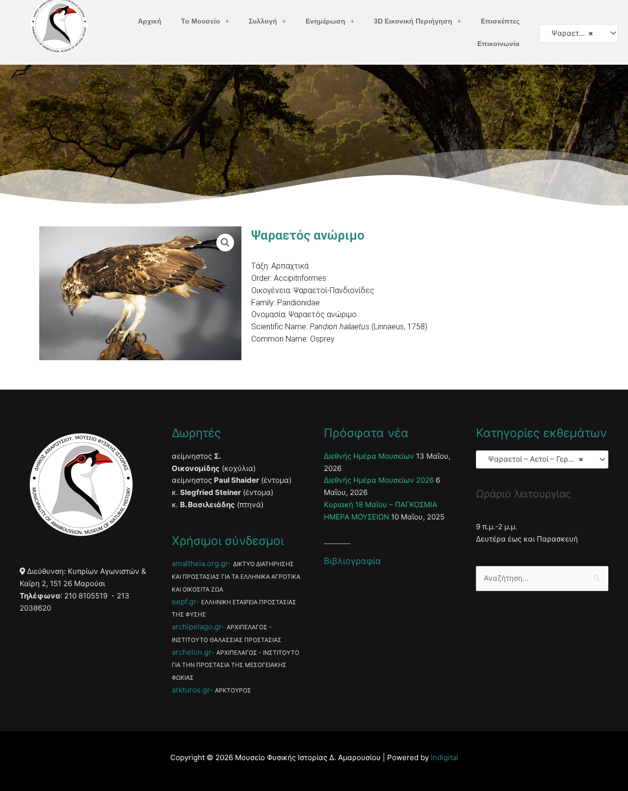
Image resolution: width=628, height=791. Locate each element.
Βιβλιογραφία (352, 561)
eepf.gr (184, 601)
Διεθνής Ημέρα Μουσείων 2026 (379, 480)
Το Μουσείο (200, 21)
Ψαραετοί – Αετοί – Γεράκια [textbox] (574, 33)
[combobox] (578, 33)
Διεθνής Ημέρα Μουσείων (369, 456)
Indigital (444, 757)
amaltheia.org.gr (200, 563)
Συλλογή (263, 21)
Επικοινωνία (498, 44)
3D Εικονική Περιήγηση (413, 21)
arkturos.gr (190, 689)
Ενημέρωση (325, 21)
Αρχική (149, 21)
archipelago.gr (196, 626)
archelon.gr (191, 652)
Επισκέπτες (500, 21)
